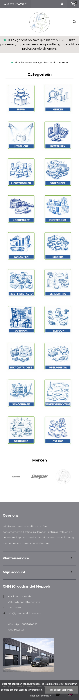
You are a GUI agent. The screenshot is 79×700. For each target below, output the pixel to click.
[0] (73, 4)
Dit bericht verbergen (61, 690)
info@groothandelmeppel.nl (25, 613)
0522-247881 (15, 607)
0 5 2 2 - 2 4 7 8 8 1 (17, 4)
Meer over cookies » (40, 695)
